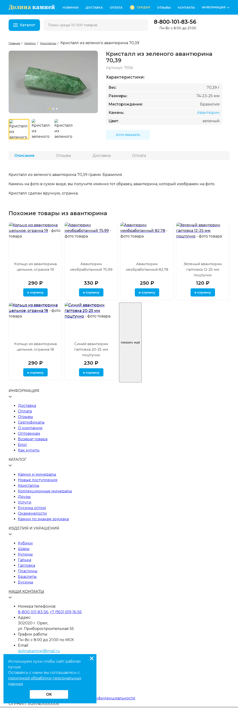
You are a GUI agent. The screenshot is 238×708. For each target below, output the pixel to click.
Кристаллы (28, 485)
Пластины (27, 571)
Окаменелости (32, 513)
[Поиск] (142, 25)
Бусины (25, 582)
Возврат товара (32, 439)
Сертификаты (31, 422)
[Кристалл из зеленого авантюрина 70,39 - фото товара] (19, 129)
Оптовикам (29, 433)
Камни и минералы (37, 474)
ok (49, 694)
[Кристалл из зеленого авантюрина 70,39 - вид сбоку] (64, 129)
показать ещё (130, 342)
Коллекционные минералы (45, 491)
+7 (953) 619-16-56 (66, 612)
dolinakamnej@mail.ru (39, 651)
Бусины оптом (32, 508)
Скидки (143, 7)
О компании (30, 428)
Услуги (24, 502)
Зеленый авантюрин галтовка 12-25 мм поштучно (203, 269)
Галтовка (26, 565)
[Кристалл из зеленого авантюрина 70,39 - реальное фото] (42, 129)
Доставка (94, 7)
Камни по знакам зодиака (43, 519)
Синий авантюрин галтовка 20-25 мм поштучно (91, 349)
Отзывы (164, 7)
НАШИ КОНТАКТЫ (26, 591)
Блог (22, 444)
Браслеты (27, 576)
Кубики (25, 543)
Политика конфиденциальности (103, 698)
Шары (24, 549)
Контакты (186, 7)
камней (32, 7)
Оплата (116, 7)
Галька (24, 560)
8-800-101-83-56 (175, 22)
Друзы (24, 496)
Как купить (29, 450)
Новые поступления (37, 480)
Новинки (71, 7)
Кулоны (25, 554)
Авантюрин (208, 112)
